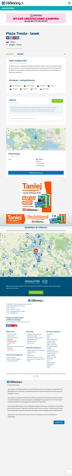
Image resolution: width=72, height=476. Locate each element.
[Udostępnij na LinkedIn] (17, 37)
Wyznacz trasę (34, 173)
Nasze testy (50, 358)
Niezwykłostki (50, 364)
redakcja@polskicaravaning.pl (17, 311)
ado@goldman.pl (14, 313)
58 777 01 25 (11, 307)
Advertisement (12, 341)
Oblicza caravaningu (52, 344)
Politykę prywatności (38, 389)
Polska (48, 336)
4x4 (48, 360)
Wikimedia (69, 276)
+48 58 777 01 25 (15, 309)
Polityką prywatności (42, 414)
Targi (48, 367)
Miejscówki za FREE (32, 336)
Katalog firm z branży (32, 339)
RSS (8, 344)
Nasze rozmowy (51, 362)
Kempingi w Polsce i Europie (34, 334)
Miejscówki (8, 8)
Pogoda (29, 353)
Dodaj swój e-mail (36, 292)
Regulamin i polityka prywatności (15, 346)
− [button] (8, 133)
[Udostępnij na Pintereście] (14, 37)
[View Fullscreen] (8, 137)
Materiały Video (31, 352)
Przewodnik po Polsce (52, 339)
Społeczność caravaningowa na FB (35, 359)
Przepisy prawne (51, 353)
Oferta (10, 54)
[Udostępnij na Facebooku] (7, 37)
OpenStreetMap (56, 149)
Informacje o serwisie (12, 337)
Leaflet (50, 149)
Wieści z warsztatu (51, 357)
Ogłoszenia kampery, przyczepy (35, 337)
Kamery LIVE (30, 355)
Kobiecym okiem (51, 341)
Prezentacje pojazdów (52, 351)
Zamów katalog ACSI (12, 361)
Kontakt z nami (11, 343)
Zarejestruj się (10, 336)
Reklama (10, 339)
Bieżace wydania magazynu (14, 359)
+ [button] (8, 131)
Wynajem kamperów (52, 346)
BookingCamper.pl (31, 341)
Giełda (28, 361)
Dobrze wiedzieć (51, 355)
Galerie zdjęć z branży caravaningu (36, 350)
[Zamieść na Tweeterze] (11, 37)
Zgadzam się (59, 422)
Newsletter (10, 348)
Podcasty (49, 366)
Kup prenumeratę (11, 357)
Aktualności (50, 334)
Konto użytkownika (12, 334)
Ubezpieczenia (10, 350)
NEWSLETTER (32, 281)
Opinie (20, 54)
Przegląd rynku (51, 350)
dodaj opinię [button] (57, 101)
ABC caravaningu (51, 343)
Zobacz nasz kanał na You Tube (35, 357)
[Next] (65, 54)
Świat (48, 337)
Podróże (49, 348)
